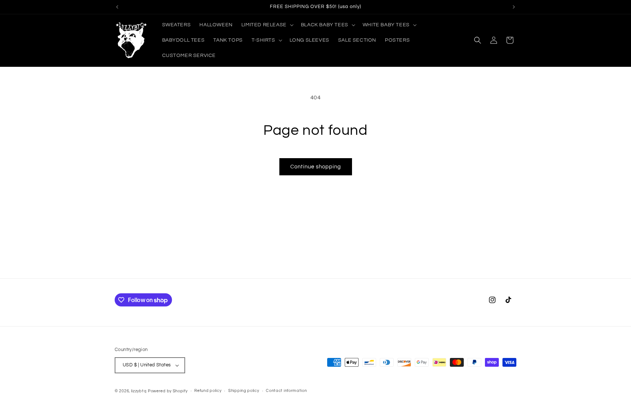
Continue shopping (315, 166)
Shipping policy (243, 391)
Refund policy (207, 391)
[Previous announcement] (117, 7)
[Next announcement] (514, 7)
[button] (267, 25)
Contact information (286, 391)
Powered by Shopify (168, 391)
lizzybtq (139, 391)
